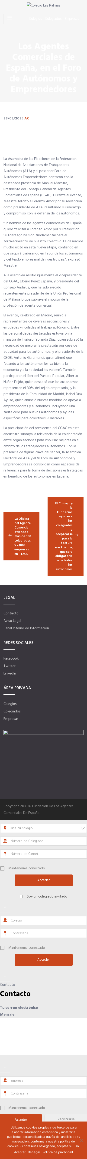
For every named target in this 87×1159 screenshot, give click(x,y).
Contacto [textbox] (15, 994)
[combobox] (43, 828)
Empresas (72, 19)
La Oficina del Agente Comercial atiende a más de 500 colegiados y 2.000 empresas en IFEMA (22, 536)
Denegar (34, 1152)
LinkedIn (9, 674)
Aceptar (20, 1152)
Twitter (9, 666)
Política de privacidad (57, 1152)
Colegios (35, 19)
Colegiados (53, 19)
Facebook (11, 659)
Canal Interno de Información (26, 628)
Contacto (11, 613)
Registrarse (66, 1119)
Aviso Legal (12, 621)
